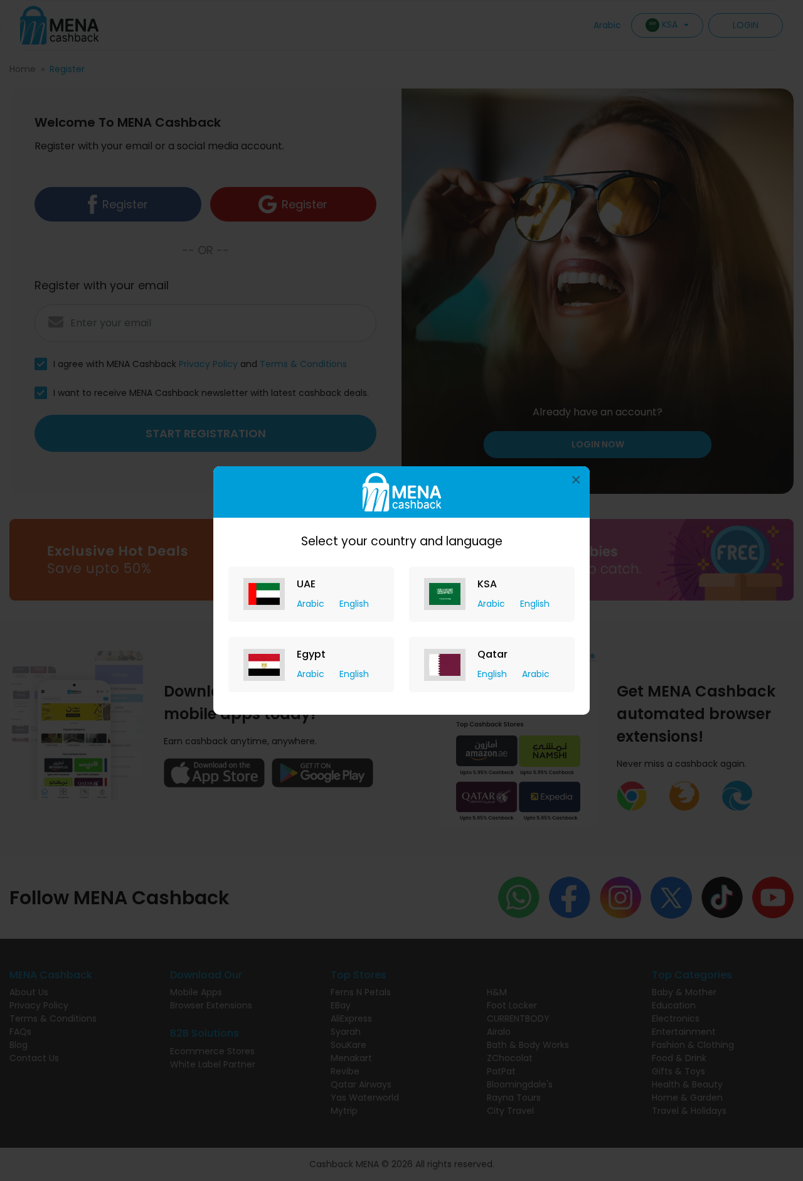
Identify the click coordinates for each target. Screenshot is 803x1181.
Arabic (312, 603)
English (354, 603)
